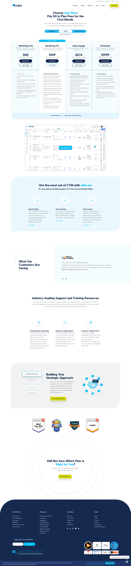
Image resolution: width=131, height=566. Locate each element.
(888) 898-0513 (100, 1)
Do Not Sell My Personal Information (95, 563)
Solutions (90, 5)
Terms (96, 518)
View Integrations (17, 518)
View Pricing (15, 516)
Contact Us (70, 520)
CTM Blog (42, 518)
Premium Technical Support (31, 380)
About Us (69, 516)
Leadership (70, 524)
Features (75, 5)
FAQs (32, 387)
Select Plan (26, 61)
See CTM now (65, 148)
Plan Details (25, 65)
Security (96, 522)
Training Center (44, 526)
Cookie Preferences (99, 526)
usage (31, 57)
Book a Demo (16, 526)
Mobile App (43, 520)
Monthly (51, 31)
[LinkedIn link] (78, 528)
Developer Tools (44, 522)
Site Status (43, 533)
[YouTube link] (75, 528)
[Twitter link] (70, 528)
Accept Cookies (110, 563)
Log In (117, 1)
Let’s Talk (31, 225)
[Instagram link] (72, 528)
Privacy (96, 520)
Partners (107, 1)
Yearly (65, 31)
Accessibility (97, 524)
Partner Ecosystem (45, 529)
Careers (69, 522)
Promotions (15, 520)
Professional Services (32, 374)
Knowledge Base (44, 524)
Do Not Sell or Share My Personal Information (30, 553)
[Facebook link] (67, 528)
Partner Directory (44, 531)
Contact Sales (105, 61)
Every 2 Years (79, 31)
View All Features (55, 115)
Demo (103, 5)
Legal (95, 516)
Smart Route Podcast (45, 516)
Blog (97, 5)
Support (112, 1)
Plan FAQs (15, 522)
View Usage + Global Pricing (73, 115)
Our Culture (70, 518)
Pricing (83, 5)
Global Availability (32, 393)
